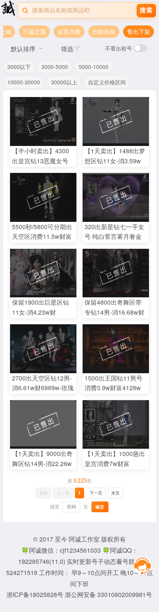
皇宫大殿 (69, 31)
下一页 (96, 493)
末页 (115, 493)
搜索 (146, 10)
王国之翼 (34, 31)
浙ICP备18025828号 (36, 594)
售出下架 (138, 31)
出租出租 (103, 31)
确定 (100, 507)
